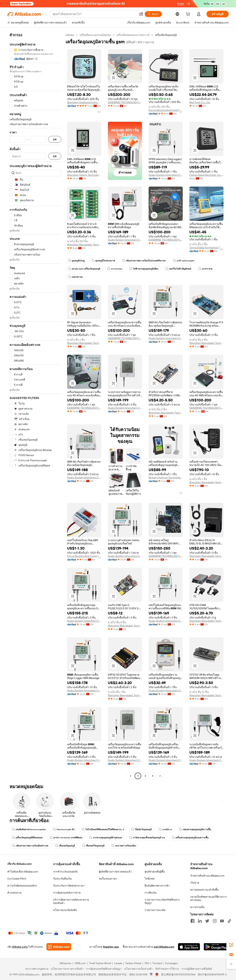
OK (55, 139)
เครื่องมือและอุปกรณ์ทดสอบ (95, 34)
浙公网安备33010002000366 (178, 974)
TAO (146, 963)
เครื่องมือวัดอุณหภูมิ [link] (166, 34)
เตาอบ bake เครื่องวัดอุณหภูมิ (86, 268)
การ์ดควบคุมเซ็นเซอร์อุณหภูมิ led (149, 837)
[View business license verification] (151, 974)
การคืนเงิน (151, 892)
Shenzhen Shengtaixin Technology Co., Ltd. (84, 244)
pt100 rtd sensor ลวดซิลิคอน (67, 837)
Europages (171, 963)
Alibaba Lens (20, 946)
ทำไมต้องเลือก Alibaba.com (22, 871)
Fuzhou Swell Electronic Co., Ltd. (206, 174)
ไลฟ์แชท (150, 878)
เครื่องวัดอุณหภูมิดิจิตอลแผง (29, 837)
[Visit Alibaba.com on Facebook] (192, 921)
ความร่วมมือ (197, 907)
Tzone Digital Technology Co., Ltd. (206, 247)
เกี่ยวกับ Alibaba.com (19, 863)
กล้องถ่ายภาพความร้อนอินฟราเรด (32, 845)
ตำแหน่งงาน (14, 892)
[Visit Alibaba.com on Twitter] (207, 921)
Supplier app (111, 946)
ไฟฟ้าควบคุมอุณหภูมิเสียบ (145, 268)
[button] (141, 14)
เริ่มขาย (194, 882)
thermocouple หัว (66, 829)
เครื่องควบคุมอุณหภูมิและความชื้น (192, 837)
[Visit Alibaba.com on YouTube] (222, 921)
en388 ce (167, 829)
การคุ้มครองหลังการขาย (67, 892)
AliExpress (65, 963)
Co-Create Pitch (16, 878)
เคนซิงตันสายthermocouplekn (31, 829)
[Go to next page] (160, 776)
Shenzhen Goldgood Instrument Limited (84, 102)
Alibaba (70, 34)
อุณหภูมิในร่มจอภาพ (105, 260)
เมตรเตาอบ (77, 277)
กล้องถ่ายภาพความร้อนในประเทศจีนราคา (146, 260)
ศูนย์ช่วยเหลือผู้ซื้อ (155, 871)
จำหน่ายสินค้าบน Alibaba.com (207, 875)
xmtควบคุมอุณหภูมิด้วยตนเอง (107, 837)
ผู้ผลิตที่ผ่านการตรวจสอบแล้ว (115, 871)
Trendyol (157, 963)
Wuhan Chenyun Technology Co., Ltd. (166, 477)
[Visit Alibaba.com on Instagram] (214, 921)
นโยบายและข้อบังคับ (65, 910)
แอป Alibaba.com (164, 946)
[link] (231, 945)
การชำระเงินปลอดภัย (65, 871)
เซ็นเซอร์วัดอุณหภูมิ (95, 845)
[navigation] (35, 406)
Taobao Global (133, 963)
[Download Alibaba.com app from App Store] (189, 946)
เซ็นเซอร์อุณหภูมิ (67, 845)
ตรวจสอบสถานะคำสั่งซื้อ (204, 889)
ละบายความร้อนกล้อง (125, 845)
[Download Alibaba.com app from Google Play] (216, 946)
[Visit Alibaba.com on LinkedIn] (200, 921)
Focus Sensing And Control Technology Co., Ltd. (166, 110)
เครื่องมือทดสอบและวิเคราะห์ (132, 34)
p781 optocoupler (186, 260)
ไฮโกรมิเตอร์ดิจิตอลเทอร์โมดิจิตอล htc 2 (104, 829)
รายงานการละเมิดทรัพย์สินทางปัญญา (162, 901)
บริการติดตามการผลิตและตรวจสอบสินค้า (71, 901)
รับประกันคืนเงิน (62, 878)
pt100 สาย (207, 268)
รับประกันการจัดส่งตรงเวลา (69, 885)
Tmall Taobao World (100, 963)
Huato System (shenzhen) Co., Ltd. (166, 174)
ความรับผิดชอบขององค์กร (22, 885)
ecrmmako (116, 268)
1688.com (80, 963)
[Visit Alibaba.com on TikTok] (229, 921)
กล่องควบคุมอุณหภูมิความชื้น (197, 829)
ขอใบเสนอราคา (108, 878)
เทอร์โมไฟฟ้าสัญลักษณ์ (180, 268)
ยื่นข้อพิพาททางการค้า (157, 885)
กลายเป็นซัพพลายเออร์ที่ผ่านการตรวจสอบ (208, 898)
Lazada (118, 963)
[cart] (188, 14)
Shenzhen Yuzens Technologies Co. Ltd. (84, 174)
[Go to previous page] (130, 776)
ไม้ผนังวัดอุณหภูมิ (143, 829)
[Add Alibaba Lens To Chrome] (58, 946)
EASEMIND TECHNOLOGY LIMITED (125, 102)
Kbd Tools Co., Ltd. (199, 102)
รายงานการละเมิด (155, 910)
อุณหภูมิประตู (78, 260)
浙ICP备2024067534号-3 (212, 974)
